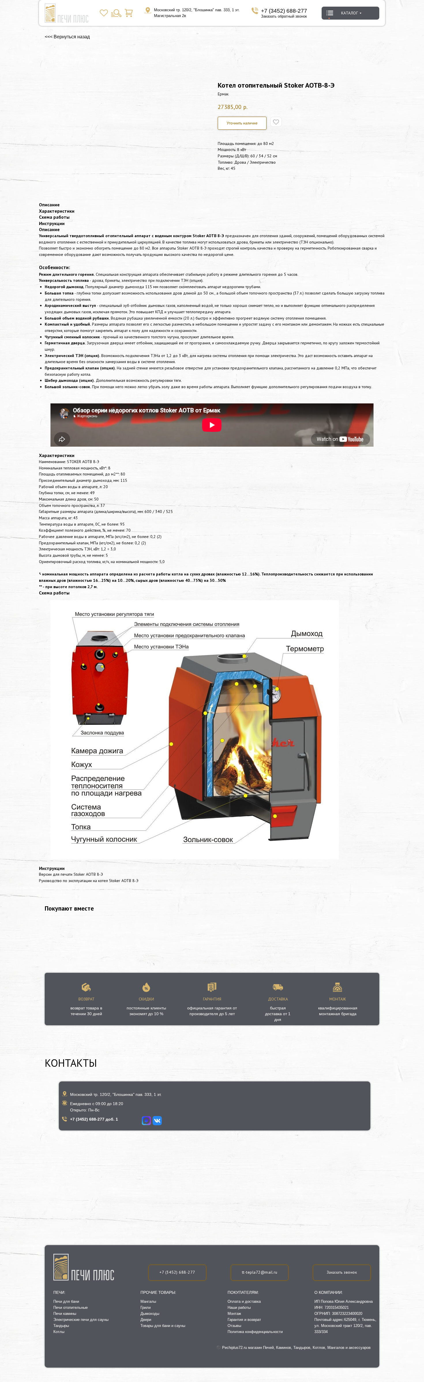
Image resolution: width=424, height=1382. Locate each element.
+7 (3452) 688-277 (284, 11)
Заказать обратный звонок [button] (284, 16)
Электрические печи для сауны (80, 1319)
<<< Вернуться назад (67, 36)
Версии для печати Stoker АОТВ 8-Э (71, 874)
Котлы (58, 1332)
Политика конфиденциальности (255, 1332)
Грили (145, 1307)
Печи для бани (66, 1301)
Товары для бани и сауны (162, 1326)
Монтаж (234, 1313)
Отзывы (234, 1326)
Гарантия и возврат (244, 1319)
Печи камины (64, 1313)
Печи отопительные (70, 1307)
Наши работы (239, 1307)
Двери (145, 1319)
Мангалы (148, 1301)
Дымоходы (149, 1313)
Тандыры (61, 1326)
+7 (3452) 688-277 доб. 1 (94, 1119)
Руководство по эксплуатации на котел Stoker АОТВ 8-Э (88, 880)
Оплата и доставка (244, 1301)
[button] (242, 123)
